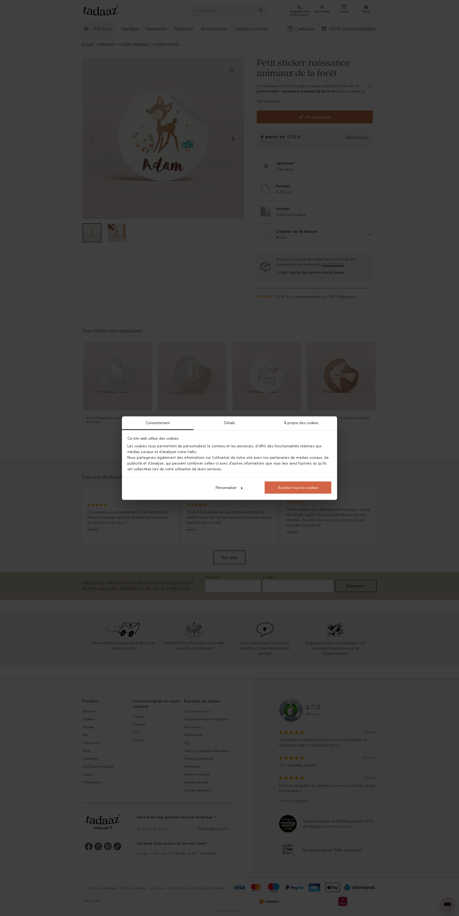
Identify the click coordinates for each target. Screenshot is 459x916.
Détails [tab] (229, 422)
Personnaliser (226, 487)
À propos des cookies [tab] (301, 422)
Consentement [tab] (158, 422)
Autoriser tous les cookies (298, 487)
